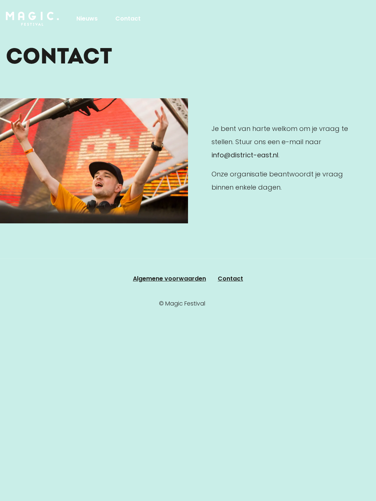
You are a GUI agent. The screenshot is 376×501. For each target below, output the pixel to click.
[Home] (32, 19)
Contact (128, 18)
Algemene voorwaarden (169, 278)
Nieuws (87, 18)
